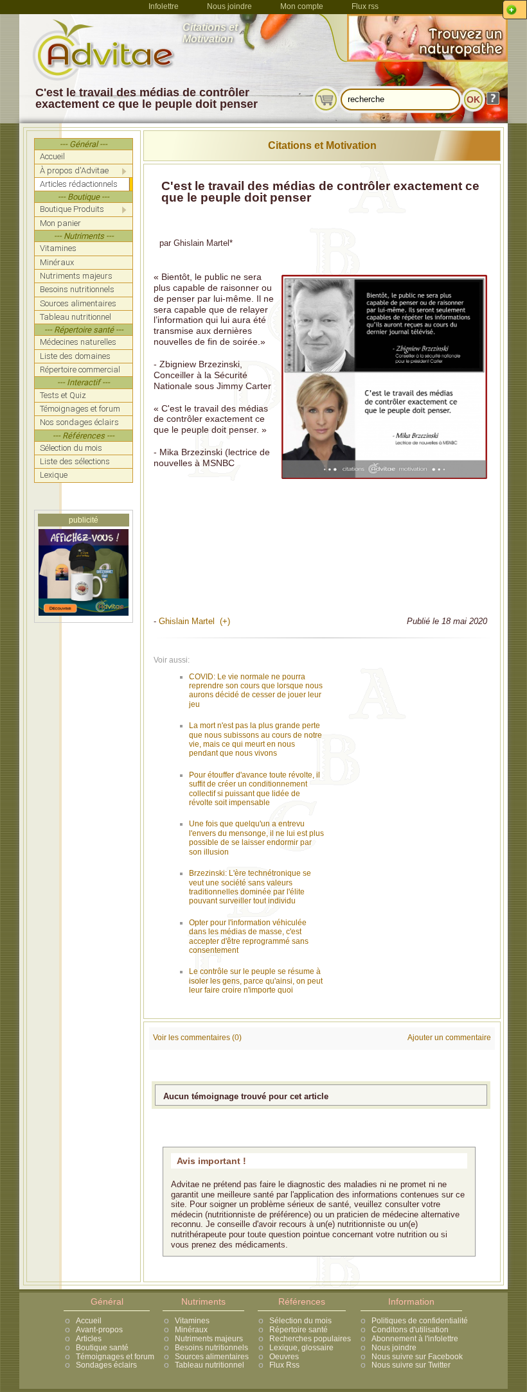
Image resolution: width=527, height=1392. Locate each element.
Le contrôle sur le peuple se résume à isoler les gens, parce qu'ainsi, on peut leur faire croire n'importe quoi (256, 981)
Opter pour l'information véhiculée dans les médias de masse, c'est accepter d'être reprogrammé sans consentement (248, 936)
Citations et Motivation (322, 145)
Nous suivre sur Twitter (411, 1365)
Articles (89, 1338)
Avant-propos (99, 1329)
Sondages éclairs (106, 1365)
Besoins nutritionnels (211, 1347)
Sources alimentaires (212, 1356)
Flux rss (365, 6)
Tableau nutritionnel (209, 1365)
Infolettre (163, 6)
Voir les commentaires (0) (197, 1037)
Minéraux (191, 1329)
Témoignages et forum (115, 1356)
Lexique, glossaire (301, 1347)
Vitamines (192, 1320)
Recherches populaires (310, 1338)
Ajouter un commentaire (449, 1037)
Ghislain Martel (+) (194, 621)
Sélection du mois (300, 1320)
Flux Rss (284, 1365)
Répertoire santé (298, 1329)
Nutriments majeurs (209, 1338)
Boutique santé (102, 1347)
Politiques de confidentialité (419, 1320)
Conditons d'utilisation (410, 1329)
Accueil (89, 1320)
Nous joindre (229, 6)
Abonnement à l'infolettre (414, 1338)
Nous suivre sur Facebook (417, 1356)
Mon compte (301, 6)
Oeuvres (284, 1356)
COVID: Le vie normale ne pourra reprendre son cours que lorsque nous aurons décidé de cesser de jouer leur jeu (256, 690)
